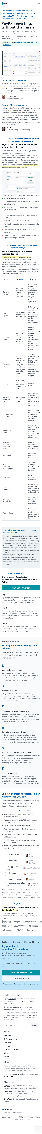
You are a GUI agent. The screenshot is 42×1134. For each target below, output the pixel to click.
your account (22, 1001)
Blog (6, 1053)
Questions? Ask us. (21, 978)
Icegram (7, 1086)
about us (16, 1074)
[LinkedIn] (7, 1076)
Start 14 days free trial (21, 972)
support (7, 1009)
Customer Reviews (11, 1049)
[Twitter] (5, 1076)
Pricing (7, 1046)
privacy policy (32, 1015)
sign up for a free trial (24, 42)
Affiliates (7, 1056)
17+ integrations (11, 1039)
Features (7, 1035)
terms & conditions (17, 1017)
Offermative (8, 1091)
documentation (18, 1007)
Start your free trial (21, 588)
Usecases (8, 1042)
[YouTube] (11, 1076)
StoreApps (8, 1099)
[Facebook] (9, 1076)
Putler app (12, 999)
